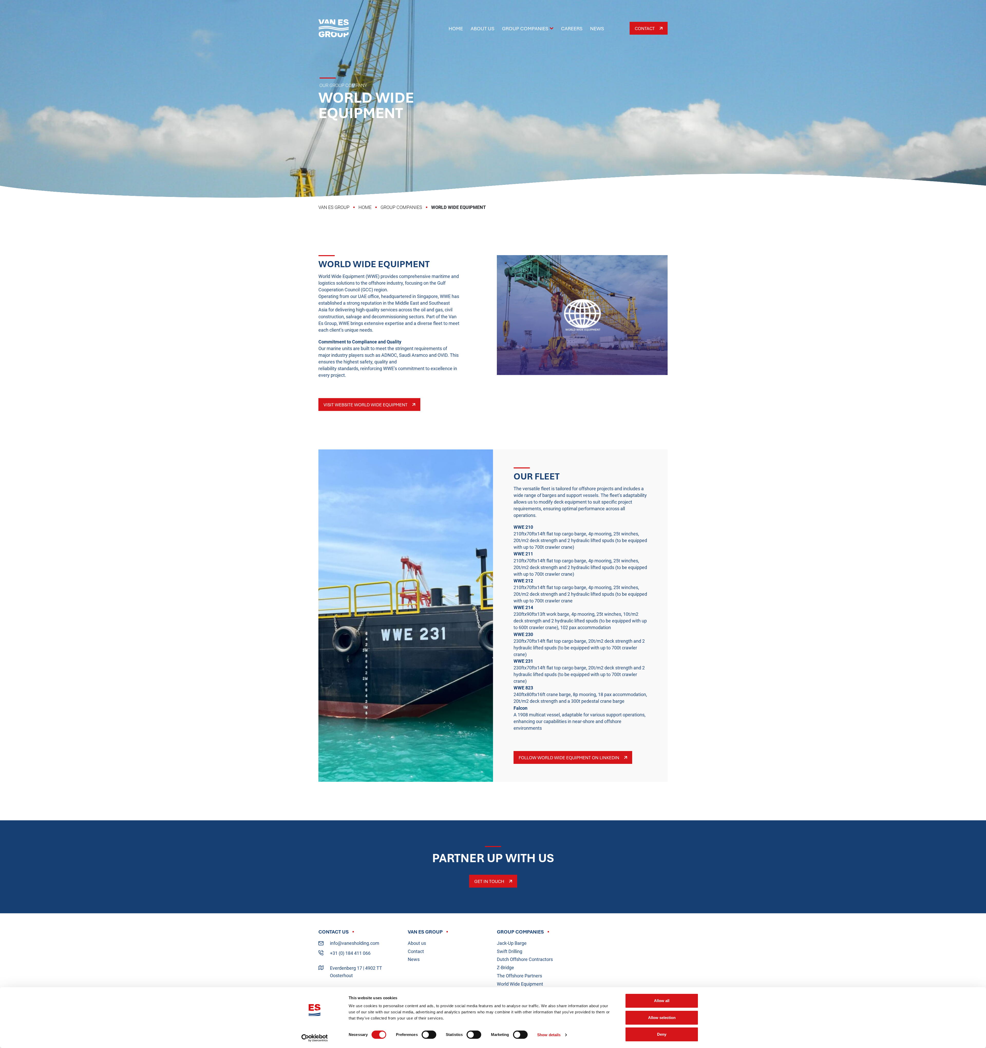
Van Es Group (333, 28)
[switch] (429, 1035)
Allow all (661, 1000)
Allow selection (662, 1017)
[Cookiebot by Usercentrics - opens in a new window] (314, 1038)
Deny (661, 1034)
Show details (549, 1035)
